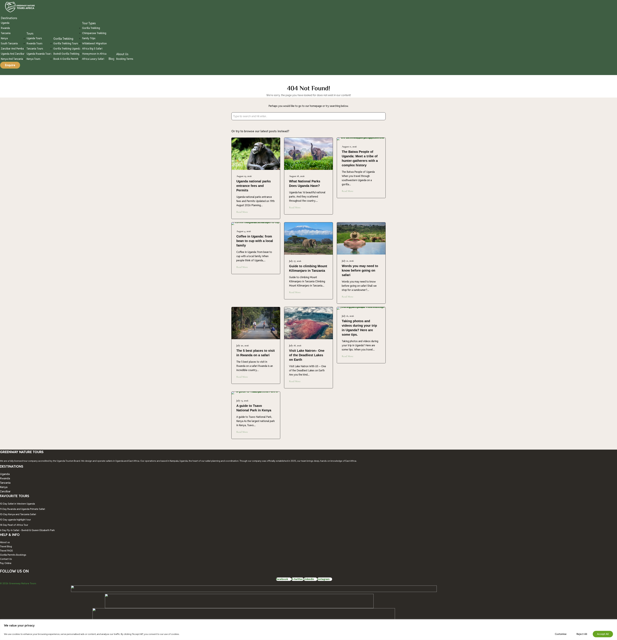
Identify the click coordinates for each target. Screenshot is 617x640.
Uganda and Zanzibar (13, 53)
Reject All (582, 634)
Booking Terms (124, 59)
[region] (308, 629)
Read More (242, 212)
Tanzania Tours (35, 48)
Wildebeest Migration (94, 43)
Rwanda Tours (34, 43)
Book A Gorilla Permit (65, 59)
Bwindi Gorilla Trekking (66, 53)
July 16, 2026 (348, 316)
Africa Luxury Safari (93, 59)
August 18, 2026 (296, 176)
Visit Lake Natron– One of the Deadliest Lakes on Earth (306, 355)
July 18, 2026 (295, 345)
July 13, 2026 (242, 400)
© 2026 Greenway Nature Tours (18, 583)
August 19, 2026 (244, 176)
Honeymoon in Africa (94, 53)
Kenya (4, 38)
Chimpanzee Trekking (94, 33)
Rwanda (5, 28)
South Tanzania (9, 43)
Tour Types (89, 23)
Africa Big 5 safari (92, 48)
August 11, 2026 (349, 146)
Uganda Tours (34, 38)
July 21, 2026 (348, 260)
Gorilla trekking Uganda (66, 48)
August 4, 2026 (243, 231)
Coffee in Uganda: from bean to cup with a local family (254, 241)
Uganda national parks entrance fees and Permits (253, 185)
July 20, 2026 (242, 345)
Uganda (5, 23)
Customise (561, 634)
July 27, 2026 (295, 261)
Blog (111, 59)
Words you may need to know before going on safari (360, 270)
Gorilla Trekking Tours (65, 43)
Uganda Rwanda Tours (39, 53)
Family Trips (88, 38)
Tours (30, 33)
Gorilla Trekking (63, 38)
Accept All (603, 634)
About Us (122, 54)
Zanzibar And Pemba (12, 48)
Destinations (9, 18)
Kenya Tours (33, 59)
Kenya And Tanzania (12, 59)
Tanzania (5, 33)
